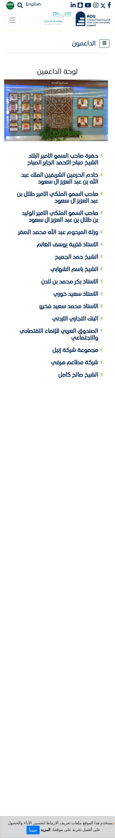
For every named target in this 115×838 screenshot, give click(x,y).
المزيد (46, 829)
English (33, 4)
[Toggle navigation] (12, 20)
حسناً (33, 830)
